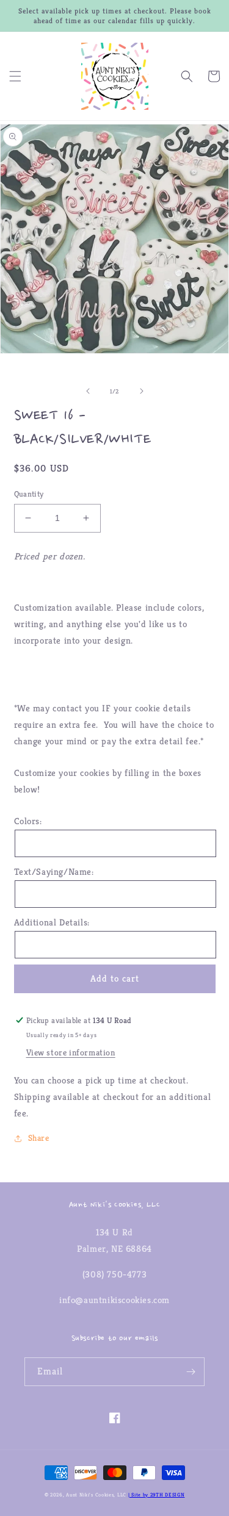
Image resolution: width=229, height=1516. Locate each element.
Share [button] (38, 1137)
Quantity (29, 494)
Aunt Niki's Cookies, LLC (96, 1495)
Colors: (28, 821)
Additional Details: (52, 922)
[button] (15, 76)
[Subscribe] (190, 1371)
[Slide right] (141, 391)
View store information (70, 1052)
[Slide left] (88, 391)
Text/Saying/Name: (54, 871)
